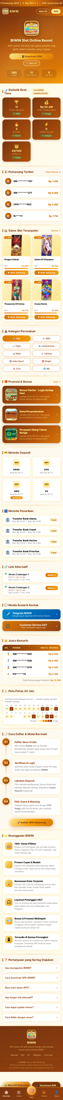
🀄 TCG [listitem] (16, 368)
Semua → (56, 230)
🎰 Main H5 (31, 63)
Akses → (52, 575)
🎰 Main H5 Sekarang (16, 1085)
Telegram (37, 1055)
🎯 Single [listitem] (46, 361)
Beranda (14, 1055)
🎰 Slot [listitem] (16, 338)
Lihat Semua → (53, 172)
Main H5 (43, 11)
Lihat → (57, 381)
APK (56, 11)
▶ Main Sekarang (16, 272)
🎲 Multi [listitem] (17, 353)
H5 (28, 1055)
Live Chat (48, 1055)
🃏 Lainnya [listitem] (46, 353)
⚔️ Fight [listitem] (16, 346)
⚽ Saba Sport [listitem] (16, 361)
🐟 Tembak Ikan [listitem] (46, 346)
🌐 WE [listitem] (46, 368)
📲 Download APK (31, 56)
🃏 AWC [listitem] (46, 338)
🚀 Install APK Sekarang (31, 822)
